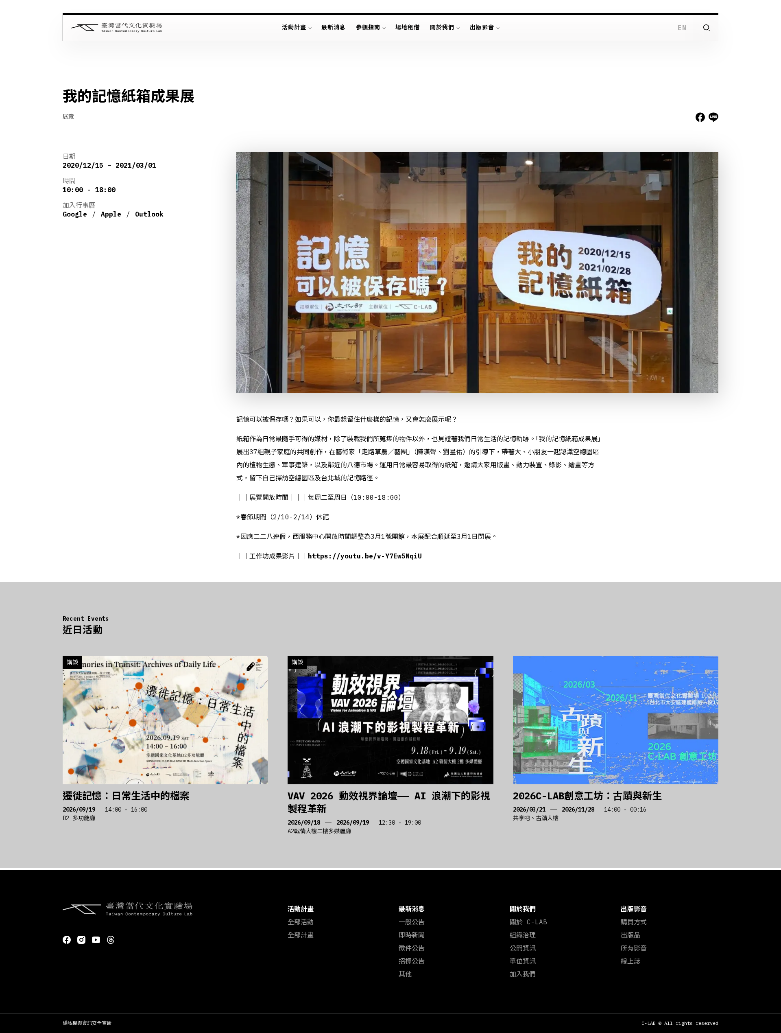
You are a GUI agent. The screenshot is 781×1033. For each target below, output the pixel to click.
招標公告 (412, 961)
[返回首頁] (112, 28)
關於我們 (442, 27)
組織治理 (523, 935)
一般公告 (412, 922)
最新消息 (333, 27)
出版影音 (482, 27)
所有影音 (634, 948)
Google (75, 214)
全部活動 (301, 922)
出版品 (630, 935)
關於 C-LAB (528, 922)
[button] (706, 28)
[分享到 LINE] (713, 117)
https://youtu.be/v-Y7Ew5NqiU (365, 556)
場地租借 (407, 27)
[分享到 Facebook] (700, 117)
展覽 (68, 116)
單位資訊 (523, 961)
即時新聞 (412, 935)
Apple (111, 214)
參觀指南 (368, 27)
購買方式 (634, 922)
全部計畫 (301, 935)
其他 (405, 974)
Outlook (149, 214)
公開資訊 (523, 948)
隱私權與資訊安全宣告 (87, 1023)
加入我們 (523, 974)
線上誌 (630, 961)
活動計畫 (294, 27)
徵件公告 (412, 948)
